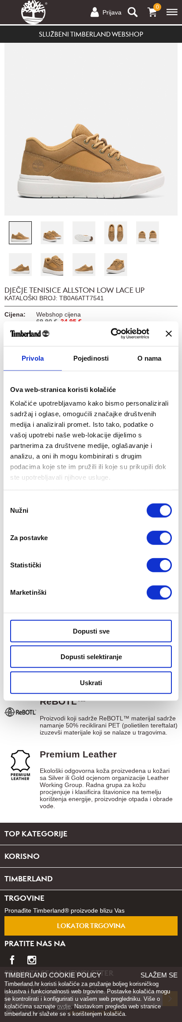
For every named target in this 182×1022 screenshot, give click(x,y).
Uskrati (91, 682)
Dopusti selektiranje (91, 656)
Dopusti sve (91, 630)
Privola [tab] (33, 358)
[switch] (159, 537)
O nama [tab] (149, 358)
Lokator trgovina (91, 925)
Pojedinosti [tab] (91, 358)
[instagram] (31, 956)
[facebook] (12, 956)
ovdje (64, 1006)
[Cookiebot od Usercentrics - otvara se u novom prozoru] (112, 333)
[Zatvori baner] (169, 334)
